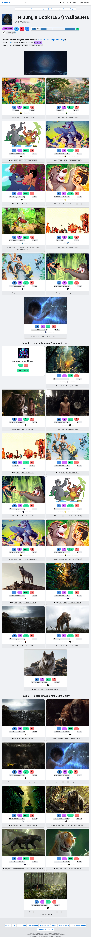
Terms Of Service (33, 925)
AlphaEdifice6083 (28, 113)
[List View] (38, 29)
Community (74, 2)
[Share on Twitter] (16, 29)
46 (27, 107)
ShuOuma (50, 332)
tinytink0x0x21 (72, 113)
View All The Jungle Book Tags (51, 40)
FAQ (14, 925)
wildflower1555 (73, 821)
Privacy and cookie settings (45, 929)
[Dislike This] (32, 282)
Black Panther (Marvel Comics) (16, 868)
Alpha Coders (5, 2)
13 (27, 592)
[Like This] (48, 326)
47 (27, 150)
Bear (63, 825)
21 (71, 815)
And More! (38, 42)
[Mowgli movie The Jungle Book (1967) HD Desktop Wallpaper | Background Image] (45, 323)
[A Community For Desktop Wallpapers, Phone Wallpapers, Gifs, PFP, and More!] (17, 9)
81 (27, 815)
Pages (50, 29)
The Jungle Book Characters (20, 45)
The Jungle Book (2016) (72, 385)
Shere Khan (29, 42)
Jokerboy (72, 243)
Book (27, 247)
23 (27, 858)
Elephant (36, 912)
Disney (13, 247)
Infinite (44, 29)
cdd (28, 425)
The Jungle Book (31, 9)
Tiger (60, 602)
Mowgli (23, 42)
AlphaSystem (28, 243)
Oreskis (72, 864)
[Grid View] (34, 29)
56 (27, 237)
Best (56, 29)
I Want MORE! (23, 370)
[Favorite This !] (20, 282)
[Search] (41, 2)
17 (71, 635)
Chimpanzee (20, 247)
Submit (66, 2)
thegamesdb (28, 289)
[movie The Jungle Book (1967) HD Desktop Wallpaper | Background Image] (23, 280)
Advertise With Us (64, 925)
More (61, 29)
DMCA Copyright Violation (78, 925)
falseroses (72, 289)
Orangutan (60, 738)
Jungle (15, 160)
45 (71, 193)
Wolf (16, 602)
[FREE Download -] (14, 282)
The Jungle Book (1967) (45, 9)
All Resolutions (70, 29)
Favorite (8, 29)
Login (81, 2)
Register (86, 2)
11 (71, 592)
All (3, 32)
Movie (22, 9)
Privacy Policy (22, 925)
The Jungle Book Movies (36, 45)
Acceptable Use (44, 925)
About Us (8, 925)
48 (71, 107)
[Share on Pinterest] (22, 29)
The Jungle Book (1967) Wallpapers (64, 9)
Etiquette (53, 925)
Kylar (28, 864)
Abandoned (72, 382)
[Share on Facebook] (27, 29)
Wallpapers (11, 32)
